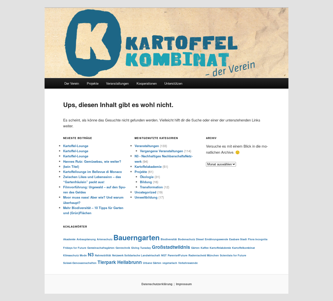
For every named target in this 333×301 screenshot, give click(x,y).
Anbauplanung (86, 239)
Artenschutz (104, 239)
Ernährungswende (216, 239)
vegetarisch (169, 263)
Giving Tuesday (141, 248)
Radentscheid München (203, 255)
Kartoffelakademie (148, 166)
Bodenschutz (186, 239)
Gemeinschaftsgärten (101, 248)
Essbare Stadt (238, 239)
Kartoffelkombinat (243, 248)
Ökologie (147, 176)
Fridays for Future (74, 248)
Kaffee (205, 248)
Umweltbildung (146, 197)
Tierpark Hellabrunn (120, 262)
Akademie (69, 239)
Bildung (146, 182)
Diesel (200, 239)
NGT (164, 255)
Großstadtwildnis (171, 247)
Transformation (151, 187)
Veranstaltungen (147, 145)
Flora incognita (257, 239)
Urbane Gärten (152, 263)
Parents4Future (177, 255)
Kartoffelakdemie (220, 248)
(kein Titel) (71, 166)
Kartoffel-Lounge (75, 145)
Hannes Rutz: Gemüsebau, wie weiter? (92, 161)
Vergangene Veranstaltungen (161, 151)
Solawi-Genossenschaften (80, 263)
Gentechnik (123, 248)
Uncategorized (145, 192)
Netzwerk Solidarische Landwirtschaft (136, 255)
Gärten (195, 248)
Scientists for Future (233, 255)
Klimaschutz (71, 255)
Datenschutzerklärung (156, 284)
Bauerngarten (136, 237)
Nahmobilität (103, 255)
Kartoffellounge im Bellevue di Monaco (92, 171)
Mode (83, 255)
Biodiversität (169, 239)
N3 (91, 254)
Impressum (184, 284)
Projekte (92, 83)
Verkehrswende (188, 263)
